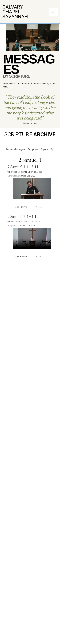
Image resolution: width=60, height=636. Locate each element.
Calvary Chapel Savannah (15, 11)
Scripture (33, 149)
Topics (44, 149)
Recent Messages (15, 149)
